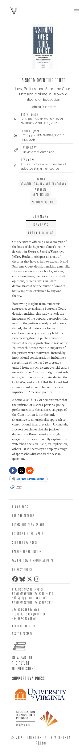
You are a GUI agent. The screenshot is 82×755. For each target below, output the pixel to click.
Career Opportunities (26, 551)
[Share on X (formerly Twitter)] (21, 470)
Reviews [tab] (41, 224)
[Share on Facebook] (13, 470)
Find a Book (20, 506)
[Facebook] (15, 579)
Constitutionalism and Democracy (43, 184)
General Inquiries (24, 626)
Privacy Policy (22, 569)
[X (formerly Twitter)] (30, 579)
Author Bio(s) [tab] (41, 233)
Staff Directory (22, 633)
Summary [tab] (41, 216)
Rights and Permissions (28, 524)
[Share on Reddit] (30, 470)
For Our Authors (23, 515)
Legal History (40, 194)
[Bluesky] (23, 579)
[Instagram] (37, 579)
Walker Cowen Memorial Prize (32, 560)
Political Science (43, 202)
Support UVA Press (24, 542)
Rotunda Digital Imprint (28, 533)
